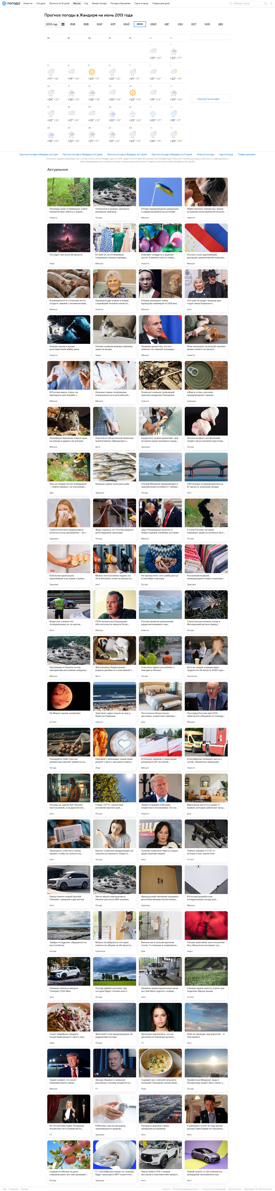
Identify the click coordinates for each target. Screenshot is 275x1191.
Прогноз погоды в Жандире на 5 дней (82, 154)
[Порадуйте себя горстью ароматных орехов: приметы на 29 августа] (68, 749)
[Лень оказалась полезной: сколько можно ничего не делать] (206, 336)
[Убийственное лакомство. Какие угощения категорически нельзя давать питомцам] (206, 199)
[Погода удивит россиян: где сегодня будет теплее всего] (114, 978)
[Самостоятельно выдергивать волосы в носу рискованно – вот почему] (68, 520)
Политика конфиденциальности (186, 1189)
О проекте (166, 1189)
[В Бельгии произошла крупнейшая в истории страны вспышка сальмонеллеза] (68, 565)
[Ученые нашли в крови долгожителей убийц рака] (68, 336)
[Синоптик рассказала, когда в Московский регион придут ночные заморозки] (206, 611)
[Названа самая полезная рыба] (114, 474)
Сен (180, 24)
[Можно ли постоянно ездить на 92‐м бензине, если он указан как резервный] (114, 565)
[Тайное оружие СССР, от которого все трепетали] (206, 841)
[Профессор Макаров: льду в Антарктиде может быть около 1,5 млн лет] (206, 1070)
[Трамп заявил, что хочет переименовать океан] (68, 1070)
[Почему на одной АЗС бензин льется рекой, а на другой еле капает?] (68, 795)
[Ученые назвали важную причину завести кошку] (114, 336)
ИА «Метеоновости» (264, 1189)
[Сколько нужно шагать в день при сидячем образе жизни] (206, 978)
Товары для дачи (246, 154)
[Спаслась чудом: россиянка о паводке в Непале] (160, 657)
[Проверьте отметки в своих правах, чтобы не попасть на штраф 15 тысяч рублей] (68, 841)
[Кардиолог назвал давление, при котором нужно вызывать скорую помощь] (160, 428)
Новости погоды (205, 154)
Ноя (207, 24)
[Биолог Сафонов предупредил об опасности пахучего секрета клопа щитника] (114, 841)
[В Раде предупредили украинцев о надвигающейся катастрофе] (160, 199)
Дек (220, 24)
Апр (113, 24)
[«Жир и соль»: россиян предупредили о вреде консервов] (206, 382)
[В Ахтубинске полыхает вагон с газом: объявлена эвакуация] (206, 749)
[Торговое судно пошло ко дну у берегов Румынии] (114, 703)
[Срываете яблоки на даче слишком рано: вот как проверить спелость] (68, 1161)
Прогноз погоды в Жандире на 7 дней (127, 154)
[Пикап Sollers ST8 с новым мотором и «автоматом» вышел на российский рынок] (160, 1161)
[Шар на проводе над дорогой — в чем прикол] (206, 1024)
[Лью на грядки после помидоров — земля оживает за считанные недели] (68, 474)
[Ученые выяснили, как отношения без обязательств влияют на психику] (206, 932)
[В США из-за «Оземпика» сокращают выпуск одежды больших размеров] (114, 245)
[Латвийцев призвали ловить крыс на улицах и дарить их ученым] (68, 428)
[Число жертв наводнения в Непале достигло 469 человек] (114, 886)
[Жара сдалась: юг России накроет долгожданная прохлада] (114, 520)
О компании (13, 1189)
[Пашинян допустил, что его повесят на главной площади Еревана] (160, 336)
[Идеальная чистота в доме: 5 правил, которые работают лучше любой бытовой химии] (206, 795)
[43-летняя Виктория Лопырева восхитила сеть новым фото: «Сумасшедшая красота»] (68, 1116)
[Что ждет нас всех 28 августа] (68, 245)
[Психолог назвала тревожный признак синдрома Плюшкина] (160, 382)
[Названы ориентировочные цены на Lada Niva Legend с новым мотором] (160, 978)
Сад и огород (226, 154)
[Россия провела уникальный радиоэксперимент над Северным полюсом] (160, 611)
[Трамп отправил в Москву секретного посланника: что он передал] (160, 795)
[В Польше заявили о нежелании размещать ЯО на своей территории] (160, 749)
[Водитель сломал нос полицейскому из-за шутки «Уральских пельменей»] (68, 611)
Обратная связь (234, 1189)
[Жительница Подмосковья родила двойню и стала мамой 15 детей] (114, 657)
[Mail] (4, 3)
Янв (72, 24)
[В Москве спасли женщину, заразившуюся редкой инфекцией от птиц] (114, 1116)
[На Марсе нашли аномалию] (68, 703)
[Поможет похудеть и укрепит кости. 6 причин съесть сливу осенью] (160, 245)
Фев (86, 24)
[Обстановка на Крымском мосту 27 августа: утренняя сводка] (206, 474)
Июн (140, 24)
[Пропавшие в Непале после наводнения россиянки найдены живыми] (68, 657)
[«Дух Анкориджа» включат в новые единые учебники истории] (160, 520)
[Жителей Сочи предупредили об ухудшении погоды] (114, 1024)
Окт (193, 24)
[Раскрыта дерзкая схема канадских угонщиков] (160, 1116)
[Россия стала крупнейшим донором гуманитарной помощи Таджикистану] (206, 245)
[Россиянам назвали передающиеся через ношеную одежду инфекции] (206, 565)
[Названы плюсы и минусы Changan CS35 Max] (68, 978)
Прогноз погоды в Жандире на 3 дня (39, 154)
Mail (4, 1189)
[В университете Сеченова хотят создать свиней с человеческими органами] (68, 290)
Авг (167, 24)
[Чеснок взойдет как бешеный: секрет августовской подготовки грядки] (206, 428)
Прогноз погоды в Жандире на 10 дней (172, 154)
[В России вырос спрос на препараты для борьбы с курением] (68, 382)
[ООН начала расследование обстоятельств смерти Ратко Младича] (114, 611)
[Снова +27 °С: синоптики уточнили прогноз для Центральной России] (114, 795)
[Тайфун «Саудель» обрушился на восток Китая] (68, 932)
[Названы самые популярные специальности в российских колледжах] (114, 382)
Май (126, 24)
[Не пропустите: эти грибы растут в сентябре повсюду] (160, 565)
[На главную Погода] (13, 3)
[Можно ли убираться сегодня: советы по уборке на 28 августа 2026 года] (114, 932)
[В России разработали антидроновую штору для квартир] (206, 886)
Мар (99, 24)
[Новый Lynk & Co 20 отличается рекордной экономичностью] (206, 1161)
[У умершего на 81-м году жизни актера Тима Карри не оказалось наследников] (206, 1116)
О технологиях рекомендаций (214, 1189)
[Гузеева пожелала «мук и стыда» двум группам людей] (160, 841)
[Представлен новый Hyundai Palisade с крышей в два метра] (68, 886)
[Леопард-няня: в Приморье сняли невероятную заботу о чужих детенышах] (68, 199)
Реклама (24, 1189)
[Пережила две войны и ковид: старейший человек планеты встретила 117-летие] (114, 290)
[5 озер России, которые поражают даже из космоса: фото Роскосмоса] (206, 520)
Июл (153, 24)
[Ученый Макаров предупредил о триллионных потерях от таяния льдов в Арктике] (160, 474)
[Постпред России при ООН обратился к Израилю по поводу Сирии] (206, 703)
